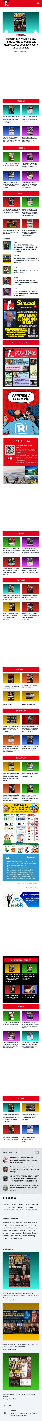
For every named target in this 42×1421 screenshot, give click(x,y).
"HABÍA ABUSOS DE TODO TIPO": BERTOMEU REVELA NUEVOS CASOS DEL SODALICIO (10, 616)
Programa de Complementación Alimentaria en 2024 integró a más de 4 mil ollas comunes (24, 1160)
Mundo (15, 277)
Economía (16, 255)
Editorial (12, 1207)
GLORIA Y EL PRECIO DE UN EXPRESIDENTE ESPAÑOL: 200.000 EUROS (12, 997)
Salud (28, 1204)
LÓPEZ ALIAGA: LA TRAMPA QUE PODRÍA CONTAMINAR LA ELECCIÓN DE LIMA (11, 686)
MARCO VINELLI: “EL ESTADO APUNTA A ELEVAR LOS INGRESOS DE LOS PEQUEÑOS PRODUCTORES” (11, 749)
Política (21, 35)
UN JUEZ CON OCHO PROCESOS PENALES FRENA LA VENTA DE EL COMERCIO (30, 748)
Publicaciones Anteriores (29, 1210)
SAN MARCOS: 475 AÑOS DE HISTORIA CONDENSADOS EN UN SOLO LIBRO (11, 597)
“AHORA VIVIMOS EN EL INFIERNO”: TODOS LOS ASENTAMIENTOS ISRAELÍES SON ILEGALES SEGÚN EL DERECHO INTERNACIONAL (30, 212)
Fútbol (15, 267)
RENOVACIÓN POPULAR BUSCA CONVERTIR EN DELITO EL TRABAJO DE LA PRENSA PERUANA (29, 140)
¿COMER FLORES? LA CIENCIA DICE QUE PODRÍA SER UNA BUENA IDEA (30, 597)
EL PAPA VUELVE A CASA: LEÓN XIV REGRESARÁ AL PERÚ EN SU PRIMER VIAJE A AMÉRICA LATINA (30, 797)
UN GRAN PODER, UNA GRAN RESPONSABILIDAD (30, 686)
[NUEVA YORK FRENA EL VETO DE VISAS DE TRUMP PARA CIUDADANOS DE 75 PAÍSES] (7, 281)
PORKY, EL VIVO (7, 705)
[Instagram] (9, 1198)
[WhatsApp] (3, 1198)
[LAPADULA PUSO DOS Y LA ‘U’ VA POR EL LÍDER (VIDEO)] (7, 270)
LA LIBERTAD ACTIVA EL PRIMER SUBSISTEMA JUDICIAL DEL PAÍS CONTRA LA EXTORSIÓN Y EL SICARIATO (30, 729)
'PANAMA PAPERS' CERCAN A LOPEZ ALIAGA (29, 996)
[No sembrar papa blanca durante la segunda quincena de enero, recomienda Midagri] (5, 1169)
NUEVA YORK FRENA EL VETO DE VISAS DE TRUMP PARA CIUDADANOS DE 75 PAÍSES (11, 211)
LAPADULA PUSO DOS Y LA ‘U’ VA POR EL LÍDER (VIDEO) (11, 164)
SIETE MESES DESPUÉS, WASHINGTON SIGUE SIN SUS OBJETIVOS (11, 232)
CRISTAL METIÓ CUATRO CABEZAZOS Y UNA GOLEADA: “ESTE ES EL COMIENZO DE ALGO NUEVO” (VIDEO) (30, 1045)
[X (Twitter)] (12, 1198)
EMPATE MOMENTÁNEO (28, 705)
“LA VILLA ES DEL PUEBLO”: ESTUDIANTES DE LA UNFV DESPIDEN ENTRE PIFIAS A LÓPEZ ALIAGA (29, 119)
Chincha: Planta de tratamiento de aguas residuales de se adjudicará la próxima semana (24, 1187)
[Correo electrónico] (15, 1198)
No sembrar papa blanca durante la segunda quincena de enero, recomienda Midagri (24, 1169)
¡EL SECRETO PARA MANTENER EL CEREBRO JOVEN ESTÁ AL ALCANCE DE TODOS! (11, 571)
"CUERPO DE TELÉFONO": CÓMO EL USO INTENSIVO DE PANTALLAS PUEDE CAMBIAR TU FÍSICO (30, 551)
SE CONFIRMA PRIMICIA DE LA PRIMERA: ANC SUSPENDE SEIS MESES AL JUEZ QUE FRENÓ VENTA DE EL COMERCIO (11, 119)
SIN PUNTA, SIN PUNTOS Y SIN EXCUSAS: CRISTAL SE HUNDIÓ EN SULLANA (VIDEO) (11, 185)
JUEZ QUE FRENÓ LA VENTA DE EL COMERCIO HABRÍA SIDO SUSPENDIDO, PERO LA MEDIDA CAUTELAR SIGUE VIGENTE (11, 777)
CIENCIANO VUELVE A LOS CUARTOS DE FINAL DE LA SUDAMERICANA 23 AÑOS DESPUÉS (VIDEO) (29, 185)
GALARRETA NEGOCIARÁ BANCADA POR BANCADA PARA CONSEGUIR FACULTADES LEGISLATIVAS (11, 140)
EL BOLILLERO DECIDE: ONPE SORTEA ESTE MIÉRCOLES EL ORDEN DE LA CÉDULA (30, 775)
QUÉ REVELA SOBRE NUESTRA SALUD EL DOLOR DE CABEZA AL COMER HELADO (30, 570)
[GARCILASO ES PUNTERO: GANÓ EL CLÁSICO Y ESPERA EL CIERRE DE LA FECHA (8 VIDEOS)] (7, 292)
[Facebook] (6, 1198)
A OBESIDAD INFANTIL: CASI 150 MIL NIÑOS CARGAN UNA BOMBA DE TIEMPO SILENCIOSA (11, 551)
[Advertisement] (21, 75)
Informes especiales (11, 1210)
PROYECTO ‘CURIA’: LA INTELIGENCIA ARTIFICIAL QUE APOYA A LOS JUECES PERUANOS (26, 260)
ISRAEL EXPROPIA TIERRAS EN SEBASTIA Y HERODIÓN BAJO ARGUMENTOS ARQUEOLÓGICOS (29, 233)
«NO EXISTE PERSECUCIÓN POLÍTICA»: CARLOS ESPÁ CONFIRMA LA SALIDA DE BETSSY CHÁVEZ (11, 797)
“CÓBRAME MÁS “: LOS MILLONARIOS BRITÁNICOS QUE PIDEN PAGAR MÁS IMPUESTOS (30, 616)
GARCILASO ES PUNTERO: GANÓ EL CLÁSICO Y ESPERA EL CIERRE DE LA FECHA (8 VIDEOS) (30, 166)
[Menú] (38, 3)
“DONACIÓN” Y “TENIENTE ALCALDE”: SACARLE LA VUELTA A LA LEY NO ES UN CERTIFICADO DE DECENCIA (12, 978)
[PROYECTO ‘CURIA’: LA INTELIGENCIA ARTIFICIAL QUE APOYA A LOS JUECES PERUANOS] (7, 258)
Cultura (35, 1204)
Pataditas (29, 1207)
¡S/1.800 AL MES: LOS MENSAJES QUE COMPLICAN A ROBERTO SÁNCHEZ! (29, 977)
